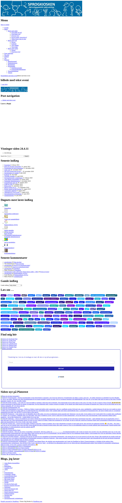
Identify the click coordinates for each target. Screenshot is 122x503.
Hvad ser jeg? (15, 36)
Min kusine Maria (9, 479)
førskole (69, 302)
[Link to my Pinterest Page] (9, 345)
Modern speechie (9, 480)
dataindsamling (111, 295)
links (93, 309)
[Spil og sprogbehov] (6, 240)
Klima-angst (7, 186)
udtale (81, 326)
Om (5, 58)
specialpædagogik (80, 319)
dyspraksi (27, 298)
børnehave (69, 295)
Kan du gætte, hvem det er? (19, 37)
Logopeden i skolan (9, 474)
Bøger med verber (13, 48)
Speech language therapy (11, 492)
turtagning (57, 326)
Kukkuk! (14, 44)
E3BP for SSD (8, 184)
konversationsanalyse (39, 309)
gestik (82, 302)
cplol (87, 295)
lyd (41, 312)
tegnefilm (114, 322)
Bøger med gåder (13, 31)
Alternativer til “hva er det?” (12, 192)
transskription (38, 326)
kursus (66, 309)
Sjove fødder (15, 45)
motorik (69, 312)
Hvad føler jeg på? (16, 32)
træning (48, 326)
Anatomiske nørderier (10, 190)
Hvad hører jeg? (16, 34)
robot (31, 319)
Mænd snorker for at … (11, 187)
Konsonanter (11, 66)
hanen (3, 305)
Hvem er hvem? (44, 272)
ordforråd (14, 316)
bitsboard (46, 295)
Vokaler (10, 72)
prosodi (13, 319)
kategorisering (6, 309)
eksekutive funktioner (51, 298)
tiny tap (29, 326)
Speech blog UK (9, 490)
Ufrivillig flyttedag (9, 176)
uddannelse (73, 326)
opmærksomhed (106, 312)
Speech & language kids (11, 489)
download (10, 298)
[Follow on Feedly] (6, 348)
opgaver (96, 312)
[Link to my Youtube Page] (9, 347)
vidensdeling (5, 329)
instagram (71, 305)
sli (71, 319)
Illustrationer (11, 64)
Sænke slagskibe (9, 230)
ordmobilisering (25, 316)
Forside (6, 27)
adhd (3, 295)
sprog (105, 319)
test (12, 326)
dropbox (19, 298)
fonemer (22, 302)
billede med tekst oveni (10, 75)
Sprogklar (7, 497)
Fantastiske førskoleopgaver (12, 181)
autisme (31, 295)
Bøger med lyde (12, 40)
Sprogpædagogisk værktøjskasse (13, 178)
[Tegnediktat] (6, 206)
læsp (81, 309)
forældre (31, 302)
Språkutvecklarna (9, 493)
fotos (62, 302)
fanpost (104, 298)
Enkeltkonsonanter (16, 68)
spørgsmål (97, 319)
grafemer (100, 302)
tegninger (4, 326)
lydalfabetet (49, 312)
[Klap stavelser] (9, 232)
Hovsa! (13, 42)
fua (76, 302)
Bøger (6, 29)
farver (111, 298)
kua (60, 309)
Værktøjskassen (18, 276)
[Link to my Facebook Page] (9, 339)
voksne (39, 329)
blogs (54, 295)
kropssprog (52, 309)
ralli (20, 319)
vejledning (90, 326)
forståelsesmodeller (51, 302)
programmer (99, 316)
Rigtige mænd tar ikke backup (12, 189)
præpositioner (88, 316)
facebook (89, 298)
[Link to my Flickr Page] (8, 342)
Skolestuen (7, 487)
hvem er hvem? (43, 305)
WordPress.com (37, 501)
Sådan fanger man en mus (18, 39)
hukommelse (31, 305)
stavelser (90, 322)
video (14, 329)
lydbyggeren (59, 312)
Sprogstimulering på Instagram (13, 194)
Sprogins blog (8, 495)
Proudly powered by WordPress (10, 501)
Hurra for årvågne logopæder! (12, 166)
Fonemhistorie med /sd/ (10, 182)
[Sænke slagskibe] (6, 228)
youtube (47, 329)
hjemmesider (13, 305)
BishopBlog (7, 466)
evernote (73, 298)
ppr (70, 316)
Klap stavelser (8, 233)
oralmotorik (5, 316)
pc (41, 316)
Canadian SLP (8, 468)
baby (39, 295)
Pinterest (6, 60)
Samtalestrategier (9, 195)
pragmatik (77, 316)
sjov (57, 319)
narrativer (77, 312)
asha (24, 295)
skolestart (64, 319)
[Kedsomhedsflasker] (6, 252)
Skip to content (5, 24)
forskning (40, 302)
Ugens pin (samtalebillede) (11, 219)
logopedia (33, 312)
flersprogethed (6, 302)
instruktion (80, 305)
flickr (15, 302)
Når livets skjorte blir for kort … (13, 171)
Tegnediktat (7, 208)
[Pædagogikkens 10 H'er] (6, 223)
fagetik (97, 298)
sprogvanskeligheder (70, 322)
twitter (65, 326)
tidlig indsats (20, 326)
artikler (17, 295)
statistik (82, 322)
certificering (79, 295)
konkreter (28, 309)
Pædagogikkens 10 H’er (20, 273)
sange (37, 319)
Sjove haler (14, 47)
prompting (109, 316)
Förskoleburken (8, 472)
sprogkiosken (8, 262)
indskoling (54, 305)
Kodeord (6, 174)
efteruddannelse (37, 298)
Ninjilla (6, 482)
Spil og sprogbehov (9, 242)
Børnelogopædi (12, 61)
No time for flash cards (10, 484)
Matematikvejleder (9, 477)
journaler (107, 305)
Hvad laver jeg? (15, 52)
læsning (74, 309)
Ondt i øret (7, 170)
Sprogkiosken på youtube (11, 173)
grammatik (109, 302)
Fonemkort (7, 165)
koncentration (18, 309)
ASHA (6, 464)
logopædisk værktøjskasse (9, 312)
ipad (99, 305)
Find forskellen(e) (9, 248)
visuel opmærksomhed (26, 329)
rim (25, 319)
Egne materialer (8, 53)
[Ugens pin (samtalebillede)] (6, 217)
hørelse (22, 305)
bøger (60, 295)
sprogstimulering (43, 322)
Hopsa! (13, 50)
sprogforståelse (6, 322)
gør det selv (90, 302)
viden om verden (109, 326)
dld (2, 298)
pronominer (5, 319)
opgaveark (87, 312)
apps (10, 295)
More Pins (19, 454)
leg (87, 309)
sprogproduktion (30, 322)
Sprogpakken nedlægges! (11, 214)
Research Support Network (12, 485)
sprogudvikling (56, 322)
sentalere (50, 319)
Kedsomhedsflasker (9, 253)
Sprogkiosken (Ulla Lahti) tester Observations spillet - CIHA (21, 272)
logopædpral (23, 312)
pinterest (48, 316)
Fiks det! (6, 55)
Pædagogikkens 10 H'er (11, 225)
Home (2, 75)
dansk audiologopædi (97, 295)
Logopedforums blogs (10, 476)
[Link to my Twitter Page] (8, 340)
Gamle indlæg (5, 285)
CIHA (6, 469)
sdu (43, 319)
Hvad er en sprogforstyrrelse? (22, 265)
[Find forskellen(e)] (6, 246)
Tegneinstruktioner (13, 71)
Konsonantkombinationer (18, 69)
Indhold (6, 56)
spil (90, 319)
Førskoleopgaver (12, 63)
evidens (81, 298)
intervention (90, 305)
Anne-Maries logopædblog (11, 179)
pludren (56, 316)
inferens (62, 305)
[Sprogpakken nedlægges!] (6, 212)
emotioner (64, 298)
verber (99, 326)
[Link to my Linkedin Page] (9, 343)
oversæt (35, 316)
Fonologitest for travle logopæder (13, 168)
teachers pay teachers (102, 322)
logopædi (100, 309)
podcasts (64, 316)
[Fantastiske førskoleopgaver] (12, 235)
